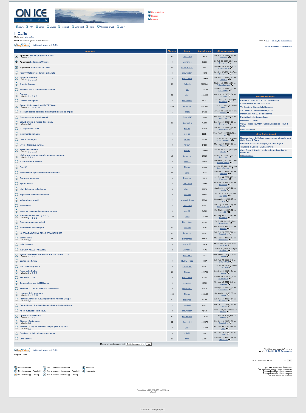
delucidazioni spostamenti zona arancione (40, 173)
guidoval (223, 306)
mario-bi (187, 305)
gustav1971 (187, 288)
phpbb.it (153, 392)
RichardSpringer (223, 85)
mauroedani (187, 73)
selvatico (187, 283)
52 (273, 41)
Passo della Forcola (29, 149)
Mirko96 (187, 194)
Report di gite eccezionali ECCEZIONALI (38, 105)
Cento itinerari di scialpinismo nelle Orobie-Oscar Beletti (46, 305)
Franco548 (187, 117)
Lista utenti (79, 27)
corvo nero (187, 266)
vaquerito (223, 196)
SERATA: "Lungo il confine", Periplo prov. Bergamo (44, 327)
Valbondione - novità (29, 200)
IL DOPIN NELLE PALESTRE (33, 250)
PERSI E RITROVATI (40, 67)
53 (276, 41)
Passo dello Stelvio (29, 271)
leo (32, 37)
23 (36, 107)
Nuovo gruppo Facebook (42, 55)
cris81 (187, 333)
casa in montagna (28, 139)
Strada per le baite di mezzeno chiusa (37, 333)
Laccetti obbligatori (29, 101)
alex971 (187, 162)
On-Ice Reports (247, 129)
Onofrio (223, 146)
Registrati (65, 27)
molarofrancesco (223, 140)
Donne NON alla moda (30, 315)
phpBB (147, 390)
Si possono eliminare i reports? (34, 194)
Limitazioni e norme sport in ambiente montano (42, 155)
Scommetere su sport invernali (34, 117)
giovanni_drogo (187, 200)
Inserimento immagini (30, 134)
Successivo (286, 41)
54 (279, 41)
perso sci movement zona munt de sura (38, 211)
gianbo (187, 189)
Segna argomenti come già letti (278, 46)
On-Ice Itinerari (247, 156)
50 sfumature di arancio (31, 162)
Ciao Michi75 (26, 339)
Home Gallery (157, 12)
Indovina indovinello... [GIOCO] (34, 216)
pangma (223, 96)
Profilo (91, 27)
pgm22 (187, 211)
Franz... (23, 94)
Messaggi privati (107, 27)
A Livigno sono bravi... (30, 128)
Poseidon (187, 178)
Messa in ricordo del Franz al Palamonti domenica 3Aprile (46, 112)
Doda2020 (187, 184)
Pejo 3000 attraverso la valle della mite (37, 73)
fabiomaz (223, 57)
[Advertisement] (265, 70)
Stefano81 (223, 340)
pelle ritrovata (26, 244)
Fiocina (187, 128)
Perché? (23, 167)
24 (39, 107)
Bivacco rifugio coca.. (30, 321)
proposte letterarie (28, 77)
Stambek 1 (187, 123)
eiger (187, 173)
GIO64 (187, 145)
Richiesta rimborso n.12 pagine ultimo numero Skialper (45, 299)
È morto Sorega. (27, 84)
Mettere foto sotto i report (32, 228)
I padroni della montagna (31, 293)
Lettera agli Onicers (39, 62)
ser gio (187, 134)
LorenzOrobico (223, 163)
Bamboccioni (26, 238)
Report (154, 16)
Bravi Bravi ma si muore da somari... (36, 122)
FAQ (31, 27)
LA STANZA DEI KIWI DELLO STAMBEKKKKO (41, 233)
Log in (122, 27)
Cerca (41, 27)
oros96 (187, 139)
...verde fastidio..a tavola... (32, 145)
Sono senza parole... (29, 178)
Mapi (187, 339)
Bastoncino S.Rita (28, 261)
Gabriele (187, 84)
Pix (187, 89)
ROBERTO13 (187, 67)
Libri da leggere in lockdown (33, 189)
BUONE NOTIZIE (27, 277)
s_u (223, 201)
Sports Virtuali (26, 184)
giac (187, 95)
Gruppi (53, 27)
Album (21, 27)
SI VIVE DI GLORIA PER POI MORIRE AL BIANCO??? (44, 254)
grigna (27, 37)
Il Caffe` (21, 33)
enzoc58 (187, 244)
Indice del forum (40, 45)
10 (37, 295)
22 (33, 107)
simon (223, 256)
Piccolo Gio (25, 205)
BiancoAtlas (187, 78)
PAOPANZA (187, 316)
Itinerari (154, 20)
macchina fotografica (30, 266)
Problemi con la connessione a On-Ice (37, 89)
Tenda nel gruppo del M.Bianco (34, 283)
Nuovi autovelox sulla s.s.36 (33, 311)
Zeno (223, 107)
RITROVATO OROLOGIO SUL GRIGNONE (39, 288)
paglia (187, 112)
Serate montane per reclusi (32, 222)
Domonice (187, 56)
